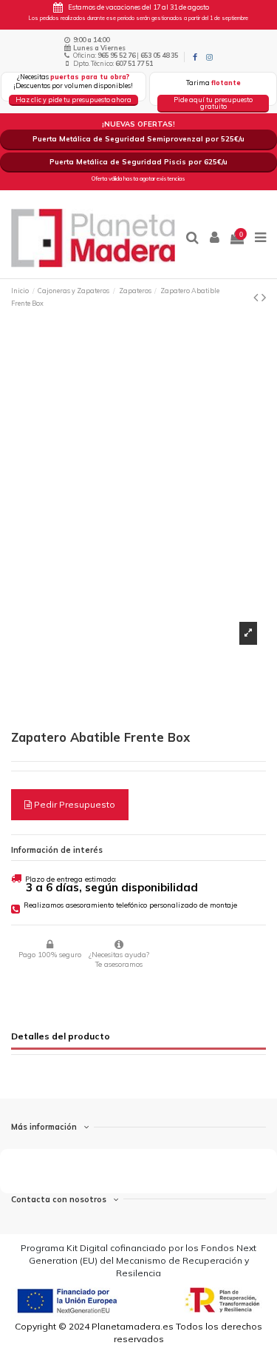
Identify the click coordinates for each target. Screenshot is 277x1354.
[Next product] (263, 297)
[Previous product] (257, 297)
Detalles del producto (60, 1036)
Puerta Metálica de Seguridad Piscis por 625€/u (138, 161)
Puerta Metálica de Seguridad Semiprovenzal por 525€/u (138, 138)
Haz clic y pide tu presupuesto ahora (73, 99)
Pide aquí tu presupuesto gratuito (213, 102)
